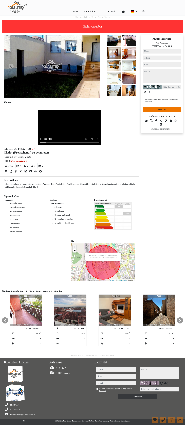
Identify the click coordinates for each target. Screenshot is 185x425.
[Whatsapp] (143, 11)
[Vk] (30, 171)
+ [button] (75, 246)
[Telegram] (40, 171)
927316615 (167, 46)
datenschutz (148, 101)
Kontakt (112, 11)
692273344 (156, 46)
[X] (21, 171)
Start (75, 11)
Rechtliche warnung (102, 421)
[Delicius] (26, 171)
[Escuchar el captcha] (148, 91)
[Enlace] (102, 10)
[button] (5, 320)
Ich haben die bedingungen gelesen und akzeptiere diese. (161, 100)
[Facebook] (16, 171)
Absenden (162, 109)
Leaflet (112, 280)
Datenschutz (76, 421)
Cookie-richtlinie (88, 421)
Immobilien (90, 11)
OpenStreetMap (122, 280)
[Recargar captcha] (145, 91)
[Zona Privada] (123, 11)
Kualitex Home (65, 421)
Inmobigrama (125, 421)
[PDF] (11, 171)
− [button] (75, 250)
